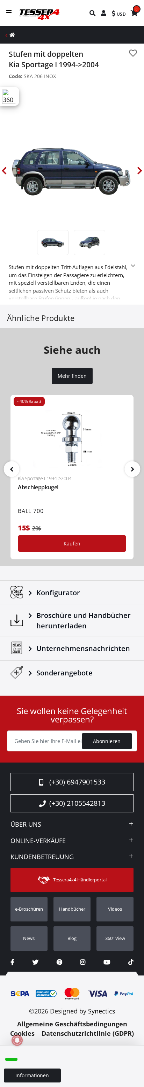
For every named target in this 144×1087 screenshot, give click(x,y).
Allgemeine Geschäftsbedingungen (72, 1024)
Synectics (101, 1011)
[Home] (12, 34)
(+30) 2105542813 (77, 803)
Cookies (22, 1033)
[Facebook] (12, 962)
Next (140, 170)
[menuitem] (93, 13)
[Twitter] (35, 962)
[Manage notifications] (17, 1040)
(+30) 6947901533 (77, 782)
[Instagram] (82, 962)
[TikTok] (131, 962)
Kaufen (72, 543)
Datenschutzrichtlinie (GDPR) (88, 1033)
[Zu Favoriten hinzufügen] (133, 53)
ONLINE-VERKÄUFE (38, 841)
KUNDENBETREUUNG (42, 857)
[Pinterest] (59, 962)
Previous (4, 170)
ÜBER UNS (25, 824)
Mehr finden (72, 376)
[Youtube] (106, 962)
